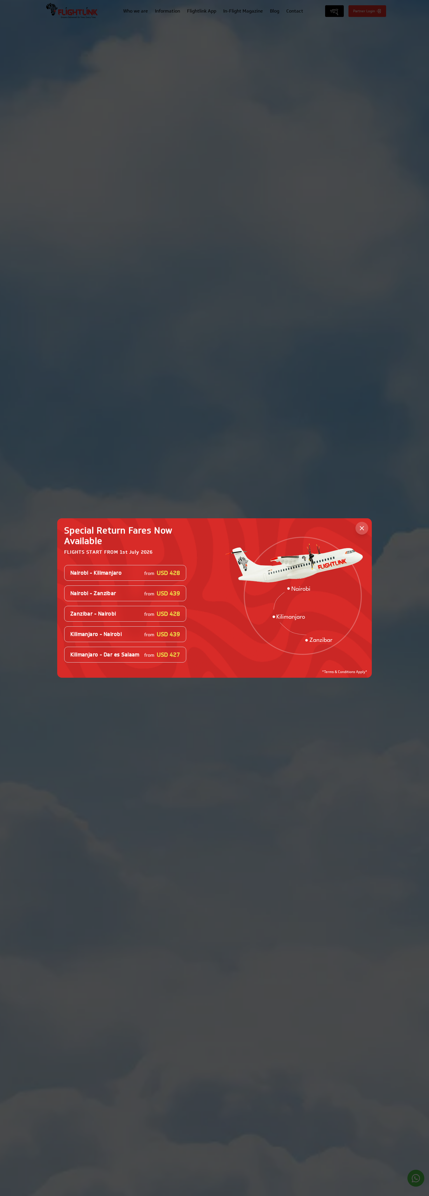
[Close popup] (361, 528)
